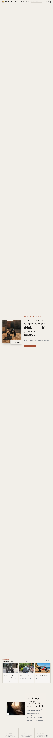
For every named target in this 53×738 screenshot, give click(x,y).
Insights (17, 1)
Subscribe (47, 1)
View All (47, 660)
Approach (22, 1)
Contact (28, 1)
